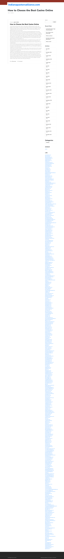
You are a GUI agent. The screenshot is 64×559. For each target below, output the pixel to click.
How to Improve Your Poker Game (49, 33)
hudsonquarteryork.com (48, 501)
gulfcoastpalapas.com (48, 428)
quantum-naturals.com (48, 511)
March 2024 (48, 79)
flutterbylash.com (47, 523)
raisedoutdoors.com (48, 236)
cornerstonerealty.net (48, 488)
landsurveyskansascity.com (49, 461)
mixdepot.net (47, 485)
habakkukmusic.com (48, 442)
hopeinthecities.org (48, 303)
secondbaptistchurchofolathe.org (50, 536)
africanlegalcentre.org (48, 340)
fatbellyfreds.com (47, 499)
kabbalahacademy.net (48, 263)
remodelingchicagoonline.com (49, 473)
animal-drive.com (47, 422)
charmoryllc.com (47, 315)
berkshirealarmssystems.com (49, 246)
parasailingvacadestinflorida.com (50, 520)
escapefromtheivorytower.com (50, 226)
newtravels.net (47, 174)
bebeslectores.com (48, 216)
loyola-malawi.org (48, 299)
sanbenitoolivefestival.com (49, 308)
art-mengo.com (47, 366)
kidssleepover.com (48, 173)
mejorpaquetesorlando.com (49, 259)
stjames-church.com (48, 347)
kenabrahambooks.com (48, 334)
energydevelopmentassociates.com (50, 222)
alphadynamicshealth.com (49, 522)
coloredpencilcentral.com (49, 233)
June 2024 (47, 69)
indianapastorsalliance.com (49, 411)
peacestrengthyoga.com (49, 453)
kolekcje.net (47, 285)
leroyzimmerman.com (48, 528)
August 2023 (48, 103)
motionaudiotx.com (48, 540)
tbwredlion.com (47, 509)
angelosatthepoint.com (48, 410)
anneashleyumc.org (48, 460)
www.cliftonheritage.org (49, 471)
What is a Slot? (48, 41)
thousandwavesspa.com (49, 401)
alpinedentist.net (47, 197)
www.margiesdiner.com (48, 466)
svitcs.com (46, 418)
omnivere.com (47, 167)
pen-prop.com (47, 447)
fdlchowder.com (47, 467)
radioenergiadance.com (48, 198)
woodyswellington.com (48, 498)
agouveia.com (47, 535)
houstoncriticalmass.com (49, 317)
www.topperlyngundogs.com (49, 450)
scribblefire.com (47, 291)
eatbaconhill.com (47, 171)
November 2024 (49, 52)
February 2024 (48, 83)
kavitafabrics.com (48, 394)
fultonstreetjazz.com (48, 208)
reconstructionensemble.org (49, 393)
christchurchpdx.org (48, 333)
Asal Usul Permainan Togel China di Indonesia (50, 29)
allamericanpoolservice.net (49, 276)
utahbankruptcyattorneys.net (49, 238)
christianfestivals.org (48, 373)
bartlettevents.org (48, 209)
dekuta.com (47, 483)
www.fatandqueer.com (48, 459)
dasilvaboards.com (48, 324)
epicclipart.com (47, 191)
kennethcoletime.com (48, 360)
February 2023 (48, 124)
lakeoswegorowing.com (48, 533)
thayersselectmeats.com (49, 425)
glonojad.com (47, 345)
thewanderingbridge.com (49, 358)
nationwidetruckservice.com (49, 397)
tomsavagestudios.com (48, 278)
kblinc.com (46, 251)
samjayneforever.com (48, 514)
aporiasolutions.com (48, 426)
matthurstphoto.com (48, 515)
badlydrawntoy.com (48, 440)
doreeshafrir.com (47, 349)
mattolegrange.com (48, 371)
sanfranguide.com (48, 314)
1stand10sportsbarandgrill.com (50, 260)
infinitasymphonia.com (48, 339)
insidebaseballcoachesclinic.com (50, 517)
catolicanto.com (47, 286)
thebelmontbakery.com (48, 176)
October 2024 (48, 55)
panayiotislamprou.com (48, 200)
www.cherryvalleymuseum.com (50, 212)
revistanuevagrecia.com (48, 346)
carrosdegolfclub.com (48, 221)
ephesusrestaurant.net (48, 497)
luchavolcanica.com (48, 395)
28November (14, 61)
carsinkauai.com (47, 518)
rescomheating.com (48, 542)
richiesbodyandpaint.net (49, 158)
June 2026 (47, 48)
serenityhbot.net (47, 444)
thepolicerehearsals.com (49, 319)
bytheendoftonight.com (48, 302)
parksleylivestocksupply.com (49, 295)
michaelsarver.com (48, 268)
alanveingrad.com (48, 376)
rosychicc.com (47, 300)
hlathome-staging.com (48, 270)
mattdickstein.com (48, 439)
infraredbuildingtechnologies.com (50, 219)
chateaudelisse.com (48, 202)
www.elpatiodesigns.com (49, 500)
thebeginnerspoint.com (48, 312)
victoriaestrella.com (48, 400)
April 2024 (48, 76)
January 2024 (48, 86)
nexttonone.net (47, 443)
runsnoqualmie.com (48, 464)
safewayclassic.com (48, 177)
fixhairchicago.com (48, 414)
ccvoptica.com (47, 477)
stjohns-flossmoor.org (48, 390)
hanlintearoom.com (48, 524)
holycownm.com (47, 396)
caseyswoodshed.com (48, 413)
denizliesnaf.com (47, 415)
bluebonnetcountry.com (48, 190)
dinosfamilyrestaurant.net (49, 218)
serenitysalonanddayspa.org (49, 163)
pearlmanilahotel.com (48, 192)
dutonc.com (47, 369)
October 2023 (48, 96)
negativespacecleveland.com (49, 385)
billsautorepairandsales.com (49, 510)
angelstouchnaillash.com (49, 262)
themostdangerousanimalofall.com (50, 318)
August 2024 (48, 62)
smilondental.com (47, 264)
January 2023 (48, 127)
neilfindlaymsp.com (48, 403)
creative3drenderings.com (49, 434)
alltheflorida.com (47, 516)
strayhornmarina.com (48, 326)
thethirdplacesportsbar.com (49, 496)
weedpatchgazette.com (49, 250)
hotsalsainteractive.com (48, 162)
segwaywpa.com (47, 427)
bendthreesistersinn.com (49, 389)
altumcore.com (47, 421)
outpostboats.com (48, 301)
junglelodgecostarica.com (49, 372)
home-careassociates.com (49, 293)
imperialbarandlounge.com (49, 235)
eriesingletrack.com (48, 252)
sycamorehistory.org (48, 487)
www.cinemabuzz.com (48, 484)
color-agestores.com (48, 297)
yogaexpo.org (47, 292)
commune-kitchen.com (48, 335)
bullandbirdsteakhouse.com (49, 469)
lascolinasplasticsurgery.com (49, 470)
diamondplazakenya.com (49, 508)
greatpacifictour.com (48, 399)
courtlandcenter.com (48, 402)
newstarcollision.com (48, 265)
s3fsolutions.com (47, 224)
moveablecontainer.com (48, 210)
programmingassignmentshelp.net (50, 172)
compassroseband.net (48, 420)
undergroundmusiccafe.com (49, 546)
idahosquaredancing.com (49, 241)
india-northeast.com (48, 228)
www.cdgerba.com (48, 503)
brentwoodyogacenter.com (49, 474)
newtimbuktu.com (48, 169)
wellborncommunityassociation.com (50, 203)
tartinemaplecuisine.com (49, 363)
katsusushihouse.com (48, 341)
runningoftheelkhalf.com (49, 451)
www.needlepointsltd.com (49, 468)
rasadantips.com (47, 168)
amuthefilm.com (47, 336)
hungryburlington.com (48, 361)
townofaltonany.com (48, 383)
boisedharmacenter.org (48, 296)
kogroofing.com (47, 196)
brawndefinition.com (48, 328)
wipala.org (46, 298)
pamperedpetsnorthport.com (49, 253)
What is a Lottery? (49, 35)
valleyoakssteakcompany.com (49, 412)
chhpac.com (47, 538)
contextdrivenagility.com (49, 352)
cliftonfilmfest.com (48, 234)
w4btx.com (47, 261)
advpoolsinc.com (47, 409)
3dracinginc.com (47, 316)
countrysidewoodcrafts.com (49, 178)
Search (55, 21)
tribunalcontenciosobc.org (49, 322)
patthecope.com (47, 417)
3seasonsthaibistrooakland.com (50, 290)
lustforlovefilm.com (48, 337)
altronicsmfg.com (47, 170)
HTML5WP (54, 557)
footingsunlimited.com (48, 463)
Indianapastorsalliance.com (13, 4)
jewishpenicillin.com (48, 277)
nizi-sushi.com (47, 365)
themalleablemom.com (48, 359)
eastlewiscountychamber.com (49, 321)
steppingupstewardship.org (49, 476)
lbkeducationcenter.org (48, 287)
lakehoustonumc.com (48, 441)
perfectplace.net (47, 289)
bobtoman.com (47, 194)
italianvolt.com (47, 245)
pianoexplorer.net (47, 492)
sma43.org (46, 472)
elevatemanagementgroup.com (50, 527)
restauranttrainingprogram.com (50, 275)
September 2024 (49, 59)
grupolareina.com (47, 211)
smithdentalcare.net (48, 545)
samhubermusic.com (48, 547)
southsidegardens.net (48, 493)
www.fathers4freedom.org (49, 449)
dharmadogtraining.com (48, 539)
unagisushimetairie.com (48, 186)
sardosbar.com (47, 244)
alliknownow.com (47, 320)
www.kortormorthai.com (49, 458)
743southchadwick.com (49, 227)
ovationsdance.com (48, 283)
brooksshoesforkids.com (49, 424)
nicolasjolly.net (47, 338)
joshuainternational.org (48, 445)
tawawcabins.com (48, 242)
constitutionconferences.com (49, 416)
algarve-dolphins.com (48, 375)
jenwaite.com (47, 526)
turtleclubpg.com (47, 398)
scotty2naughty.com (48, 348)
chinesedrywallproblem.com (49, 388)
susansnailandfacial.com (49, 446)
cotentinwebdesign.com (49, 213)
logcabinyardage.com (48, 436)
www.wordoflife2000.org (49, 240)
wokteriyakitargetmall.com (49, 271)
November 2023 (49, 93)
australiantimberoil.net (48, 217)
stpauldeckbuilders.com (48, 462)
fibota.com (46, 502)
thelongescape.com (48, 370)
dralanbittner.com (47, 248)
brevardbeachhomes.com (49, 225)
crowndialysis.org (47, 274)
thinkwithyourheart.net (48, 237)
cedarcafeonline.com (48, 164)
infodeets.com (47, 161)
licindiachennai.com (48, 159)
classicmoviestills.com (48, 309)
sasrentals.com (47, 266)
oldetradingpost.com (48, 214)
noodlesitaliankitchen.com (49, 184)
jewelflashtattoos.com (48, 187)
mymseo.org (47, 537)
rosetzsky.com (47, 344)
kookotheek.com (47, 199)
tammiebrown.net (48, 368)
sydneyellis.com (47, 273)
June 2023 (47, 110)
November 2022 (49, 134)
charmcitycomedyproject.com (49, 350)
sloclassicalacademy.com (49, 323)
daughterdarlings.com (48, 160)
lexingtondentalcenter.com (49, 272)
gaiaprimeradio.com (48, 367)
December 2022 (48, 131)
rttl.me (46, 541)
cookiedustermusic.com (48, 392)
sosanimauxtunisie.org (48, 195)
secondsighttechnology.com (49, 267)
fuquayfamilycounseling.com (49, 534)
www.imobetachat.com (48, 438)
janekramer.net (47, 364)
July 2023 (47, 107)
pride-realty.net (47, 521)
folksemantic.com (47, 243)
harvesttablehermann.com (49, 220)
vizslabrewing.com (48, 247)
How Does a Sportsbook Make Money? (50, 39)
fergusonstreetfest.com (48, 513)
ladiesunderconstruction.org (49, 215)
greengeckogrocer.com (48, 269)
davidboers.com (47, 437)
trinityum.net (47, 494)
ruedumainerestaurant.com (49, 343)
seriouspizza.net (47, 419)
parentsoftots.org (48, 433)
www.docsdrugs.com (48, 465)
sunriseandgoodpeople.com (49, 387)
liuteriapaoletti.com (48, 386)
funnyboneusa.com (48, 391)
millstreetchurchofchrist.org (49, 519)
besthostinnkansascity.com (49, 544)
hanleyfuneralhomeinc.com (49, 258)
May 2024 (47, 72)
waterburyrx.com (47, 408)
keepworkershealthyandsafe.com (50, 183)
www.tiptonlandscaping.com (49, 475)
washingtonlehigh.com (48, 478)
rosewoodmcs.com (48, 486)
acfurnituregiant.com (48, 165)
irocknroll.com (47, 239)
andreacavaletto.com (48, 294)
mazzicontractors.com (48, 495)
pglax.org (46, 384)
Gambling (47, 142)
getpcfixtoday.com (48, 188)
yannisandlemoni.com (48, 249)
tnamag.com (47, 423)
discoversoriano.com (48, 311)
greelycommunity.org (48, 342)
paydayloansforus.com (48, 175)
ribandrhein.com (47, 284)
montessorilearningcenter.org (49, 512)
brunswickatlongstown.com (49, 362)
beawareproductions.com (49, 351)
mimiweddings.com (48, 543)
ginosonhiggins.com (48, 377)
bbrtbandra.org (47, 189)
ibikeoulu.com (47, 353)
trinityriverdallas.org (48, 288)
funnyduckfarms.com (48, 525)
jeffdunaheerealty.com (48, 452)
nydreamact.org (47, 185)
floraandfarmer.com (48, 223)
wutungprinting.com (48, 378)
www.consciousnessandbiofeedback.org (51, 489)
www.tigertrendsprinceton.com (50, 448)
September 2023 (49, 100)
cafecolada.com (47, 310)
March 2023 (48, 120)
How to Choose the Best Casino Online (24, 24)
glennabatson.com (48, 325)
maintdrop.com (47, 193)
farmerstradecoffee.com (49, 435)
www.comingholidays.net (49, 313)
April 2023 (48, 117)
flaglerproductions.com (48, 327)
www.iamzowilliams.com (49, 490)
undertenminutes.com (48, 166)
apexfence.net (47, 548)
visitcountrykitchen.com (48, 374)
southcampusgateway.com (49, 201)
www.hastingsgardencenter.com (50, 491)
